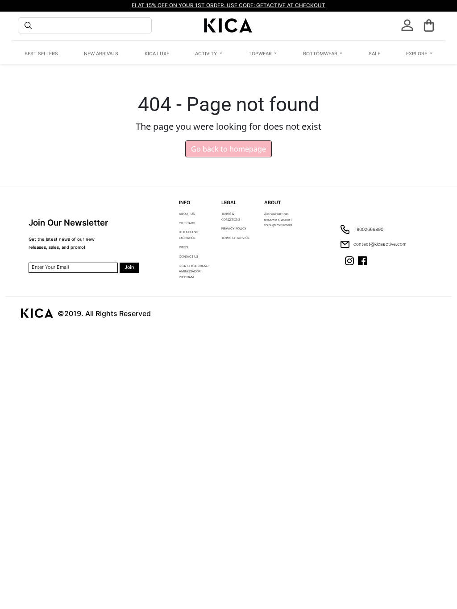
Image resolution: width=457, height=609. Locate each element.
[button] (429, 25)
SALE (374, 54)
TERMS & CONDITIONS (230, 217)
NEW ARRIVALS (101, 54)
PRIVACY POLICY (234, 228)
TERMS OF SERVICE (235, 238)
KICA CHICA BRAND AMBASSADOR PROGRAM (193, 272)
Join (129, 267)
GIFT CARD (187, 223)
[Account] (407, 25)
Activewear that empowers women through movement (278, 219)
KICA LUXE (157, 54)
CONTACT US (188, 257)
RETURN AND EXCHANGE (188, 235)
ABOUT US (187, 214)
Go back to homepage (228, 149)
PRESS (183, 247)
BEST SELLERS (41, 54)
